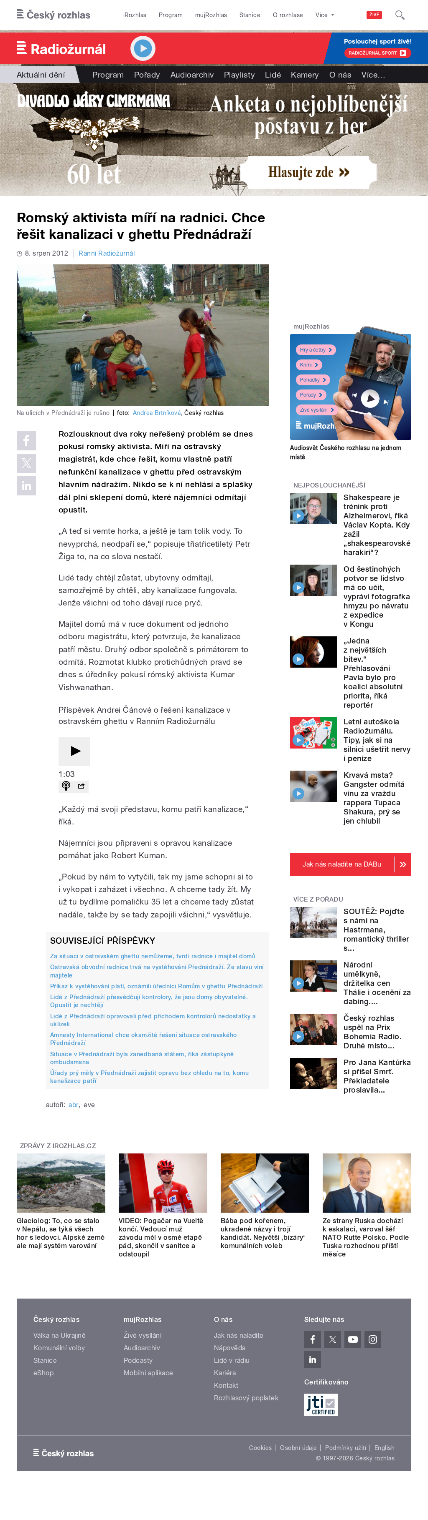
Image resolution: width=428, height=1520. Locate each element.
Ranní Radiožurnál (107, 253)
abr (73, 1105)
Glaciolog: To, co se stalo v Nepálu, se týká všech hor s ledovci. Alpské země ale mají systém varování (60, 1233)
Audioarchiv (192, 74)
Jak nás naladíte (239, 1335)
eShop (43, 1373)
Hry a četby (313, 350)
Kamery (305, 74)
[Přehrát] (74, 751)
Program (171, 15)
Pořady (147, 74)
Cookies (260, 1448)
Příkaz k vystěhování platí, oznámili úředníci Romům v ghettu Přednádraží (156, 986)
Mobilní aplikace (148, 1373)
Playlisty (239, 74)
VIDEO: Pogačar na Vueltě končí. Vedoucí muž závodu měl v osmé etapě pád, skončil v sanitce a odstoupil (161, 1237)
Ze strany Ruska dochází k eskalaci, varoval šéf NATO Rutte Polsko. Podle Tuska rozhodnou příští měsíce (366, 1237)
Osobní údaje (298, 1448)
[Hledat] (400, 15)
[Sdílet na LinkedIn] (26, 485)
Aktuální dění (41, 74)
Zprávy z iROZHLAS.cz (58, 1146)
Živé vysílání (314, 410)
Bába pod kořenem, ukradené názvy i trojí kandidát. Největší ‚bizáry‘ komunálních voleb (263, 1233)
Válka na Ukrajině (59, 1335)
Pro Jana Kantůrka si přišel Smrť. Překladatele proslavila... (377, 1076)
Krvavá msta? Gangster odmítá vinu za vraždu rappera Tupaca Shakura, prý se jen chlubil (374, 798)
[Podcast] (66, 787)
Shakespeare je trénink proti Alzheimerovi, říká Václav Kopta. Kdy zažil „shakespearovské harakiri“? (377, 525)
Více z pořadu (318, 899)
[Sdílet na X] (26, 463)
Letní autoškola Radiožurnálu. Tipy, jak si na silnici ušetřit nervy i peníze (377, 740)
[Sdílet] (81, 787)
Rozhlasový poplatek (246, 1398)
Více (373, 74)
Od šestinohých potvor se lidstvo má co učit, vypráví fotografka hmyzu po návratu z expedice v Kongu (377, 596)
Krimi (306, 365)
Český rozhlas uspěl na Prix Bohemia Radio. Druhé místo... (373, 1032)
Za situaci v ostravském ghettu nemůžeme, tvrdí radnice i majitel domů (152, 956)
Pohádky (310, 380)
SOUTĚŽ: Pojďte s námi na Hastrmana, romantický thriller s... (376, 929)
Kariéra (225, 1373)
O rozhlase (288, 15)
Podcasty (138, 1360)
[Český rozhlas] (53, 15)
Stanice (249, 15)
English (384, 1448)
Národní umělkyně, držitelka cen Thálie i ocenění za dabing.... (377, 983)
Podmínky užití (345, 1448)
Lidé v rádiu (232, 1360)
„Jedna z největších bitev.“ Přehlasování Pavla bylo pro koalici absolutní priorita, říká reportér (373, 672)
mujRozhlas (211, 15)
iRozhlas (135, 15)
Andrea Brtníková (157, 413)
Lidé (273, 74)
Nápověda (230, 1348)
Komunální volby (59, 1348)
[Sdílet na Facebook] (26, 440)
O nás (340, 74)
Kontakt (226, 1385)
